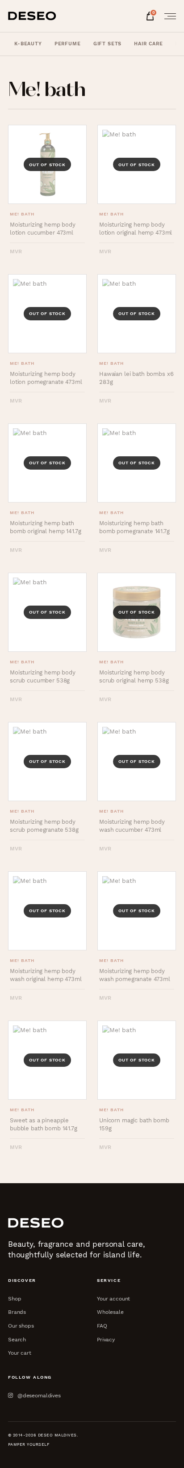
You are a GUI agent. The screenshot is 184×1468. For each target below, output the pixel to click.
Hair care (148, 44)
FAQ (102, 1325)
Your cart (19, 1352)
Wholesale (110, 1311)
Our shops (21, 1325)
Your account (113, 1298)
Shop (14, 1298)
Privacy (106, 1339)
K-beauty (28, 44)
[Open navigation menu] (167, 16)
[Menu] (167, 16)
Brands (17, 1311)
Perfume (67, 44)
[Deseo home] (32, 16)
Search (17, 1339)
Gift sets (107, 44)
